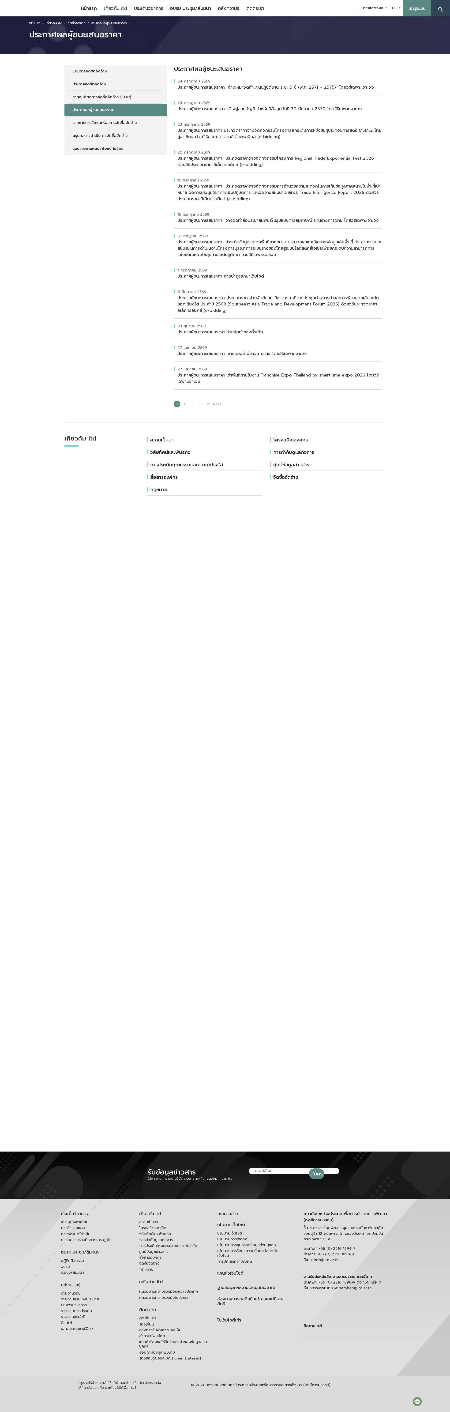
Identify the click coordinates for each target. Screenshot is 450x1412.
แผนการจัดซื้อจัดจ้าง (90, 71)
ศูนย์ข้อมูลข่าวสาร (291, 464)
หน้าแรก (89, 8)
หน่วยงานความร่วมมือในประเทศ (164, 1297)
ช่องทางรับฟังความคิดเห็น (160, 1330)
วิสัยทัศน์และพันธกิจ (170, 452)
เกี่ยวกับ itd (115, 8)
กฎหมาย (146, 1269)
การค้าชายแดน (73, 1228)
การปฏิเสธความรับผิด (234, 1261)
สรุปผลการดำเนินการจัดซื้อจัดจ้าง (100, 136)
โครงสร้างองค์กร (290, 439)
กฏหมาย (158, 489)
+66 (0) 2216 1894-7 (337, 1248)
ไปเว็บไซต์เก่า (229, 1320)
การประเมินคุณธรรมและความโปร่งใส (186, 464)
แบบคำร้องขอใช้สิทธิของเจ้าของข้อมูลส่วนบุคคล (173, 1344)
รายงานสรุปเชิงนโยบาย (80, 1299)
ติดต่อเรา (255, 8)
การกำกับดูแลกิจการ (293, 452)
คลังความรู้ (228, 8)
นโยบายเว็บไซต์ (231, 1225)
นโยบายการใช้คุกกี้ (232, 1239)
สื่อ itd (66, 1323)
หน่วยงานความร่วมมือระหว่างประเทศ (168, 1291)
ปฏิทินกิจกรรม (72, 1261)
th (394, 8)
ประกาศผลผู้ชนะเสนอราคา (94, 110)
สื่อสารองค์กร (164, 477)
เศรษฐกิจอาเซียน (74, 1222)
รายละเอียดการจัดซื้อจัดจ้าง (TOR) (102, 97)
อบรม (65, 1266)
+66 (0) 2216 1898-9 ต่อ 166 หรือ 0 (350, 1282)
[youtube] (338, 8)
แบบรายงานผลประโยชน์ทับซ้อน (98, 148)
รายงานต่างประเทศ (76, 1311)
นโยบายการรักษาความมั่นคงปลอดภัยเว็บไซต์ (247, 1253)
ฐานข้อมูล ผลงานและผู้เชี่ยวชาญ (246, 1287)
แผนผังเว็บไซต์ (230, 1273)
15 (208, 404)
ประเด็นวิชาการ (148, 8)
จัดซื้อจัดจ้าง (285, 477)
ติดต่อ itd (147, 1318)
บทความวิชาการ (74, 1305)
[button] (440, 8)
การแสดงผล (374, 8)
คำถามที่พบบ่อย (152, 1336)
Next (217, 404)
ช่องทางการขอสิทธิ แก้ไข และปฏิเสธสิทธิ (250, 1301)
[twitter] (350, 8)
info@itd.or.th (326, 1260)
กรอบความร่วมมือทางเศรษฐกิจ (86, 1240)
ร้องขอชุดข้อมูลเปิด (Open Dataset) (170, 1358)
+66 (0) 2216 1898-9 (335, 1254)
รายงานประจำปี (73, 1317)
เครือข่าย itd (151, 1282)
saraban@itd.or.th (355, 1288)
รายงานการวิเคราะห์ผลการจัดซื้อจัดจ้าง (105, 123)
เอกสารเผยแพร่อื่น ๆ (77, 1329)
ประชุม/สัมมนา (72, 1272)
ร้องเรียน (146, 1324)
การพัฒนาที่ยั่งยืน (75, 1234)
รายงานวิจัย (71, 1293)
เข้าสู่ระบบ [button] (417, 8)
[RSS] (350, 1362)
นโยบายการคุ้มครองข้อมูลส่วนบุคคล (246, 1245)
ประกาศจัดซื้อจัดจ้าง (89, 84)
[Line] (417, 1401)
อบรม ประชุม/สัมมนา (190, 8)
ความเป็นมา (162, 439)
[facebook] (326, 8)
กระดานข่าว (227, 1214)
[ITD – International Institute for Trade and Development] (39, 8)
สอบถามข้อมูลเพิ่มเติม (157, 1352)
